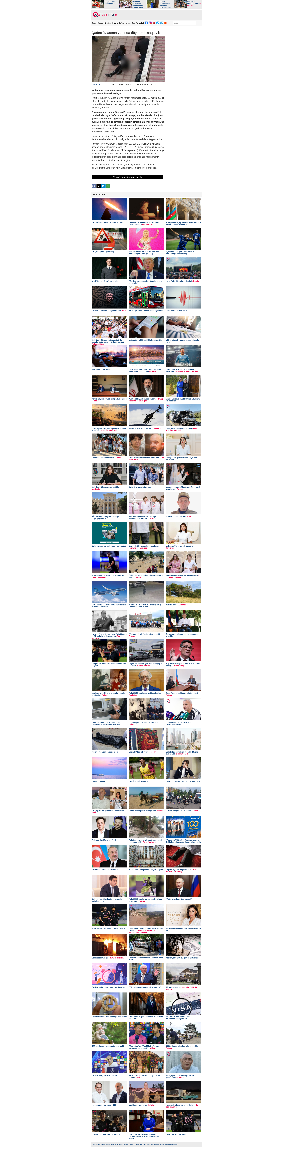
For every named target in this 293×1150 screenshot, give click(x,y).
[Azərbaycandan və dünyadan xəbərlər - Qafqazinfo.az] (105, 14)
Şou (133, 23)
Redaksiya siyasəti (171, 1144)
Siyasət (100, 23)
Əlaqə (162, 1144)
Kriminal (107, 23)
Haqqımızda (155, 1144)
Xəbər (94, 23)
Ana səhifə (96, 1144)
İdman (128, 23)
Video (103, 1144)
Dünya (115, 23)
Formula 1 (140, 23)
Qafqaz (121, 23)
